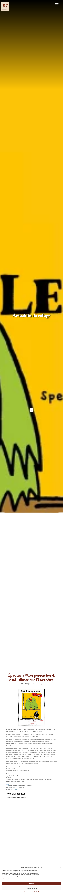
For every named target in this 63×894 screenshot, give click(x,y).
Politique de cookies (27, 891)
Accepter (31, 883)
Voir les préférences (31, 888)
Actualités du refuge (35, 684)
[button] (60, 867)
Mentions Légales (36, 891)
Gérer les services (6, 879)
